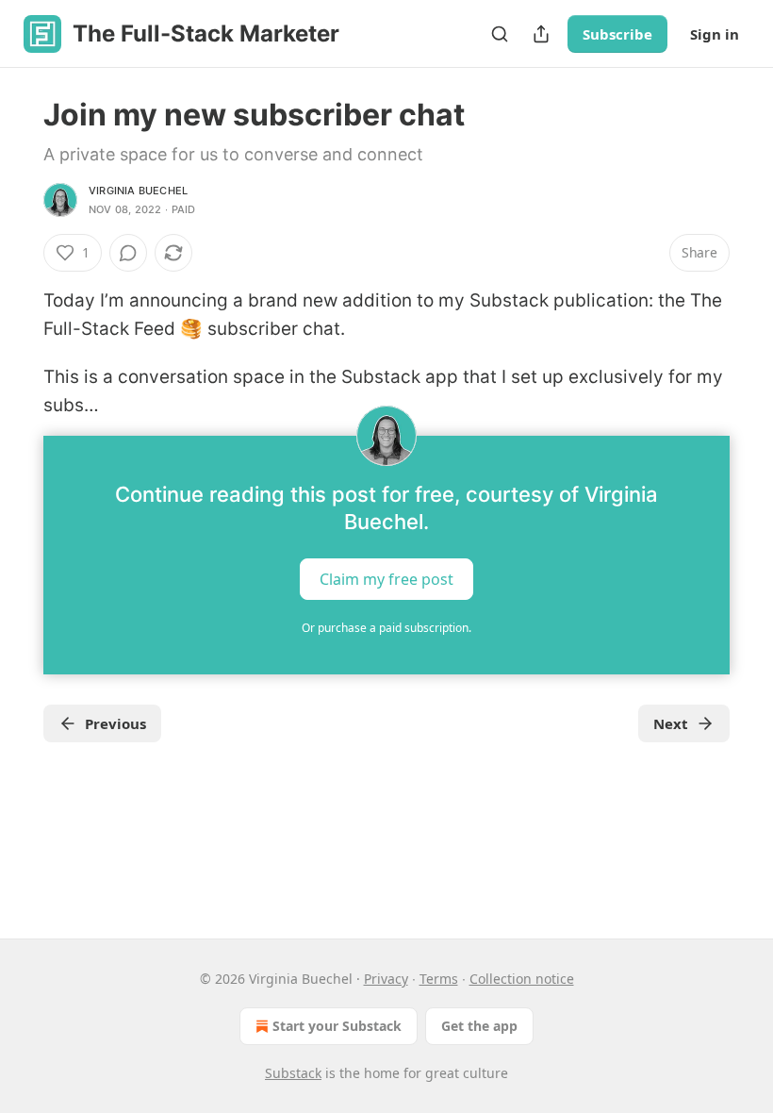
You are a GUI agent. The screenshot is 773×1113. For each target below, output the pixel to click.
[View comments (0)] (128, 253)
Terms (438, 979)
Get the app (479, 1026)
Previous (115, 723)
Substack (293, 1073)
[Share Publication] (541, 34)
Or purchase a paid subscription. (386, 628)
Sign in (714, 34)
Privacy (386, 979)
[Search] (499, 34)
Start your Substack (337, 1026)
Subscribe (617, 34)
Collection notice (521, 979)
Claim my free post (386, 578)
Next (670, 723)
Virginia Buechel (138, 190)
